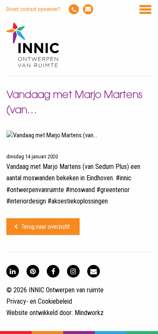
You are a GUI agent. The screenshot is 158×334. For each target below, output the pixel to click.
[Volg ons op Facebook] (53, 271)
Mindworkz (89, 313)
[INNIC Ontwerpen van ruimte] (32, 65)
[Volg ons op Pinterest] (33, 271)
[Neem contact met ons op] (93, 271)
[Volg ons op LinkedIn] (12, 271)
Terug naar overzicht (45, 226)
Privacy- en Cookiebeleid (39, 301)
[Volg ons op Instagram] (73, 271)
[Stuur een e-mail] (88, 9)
